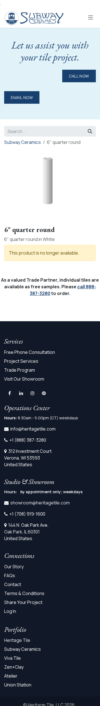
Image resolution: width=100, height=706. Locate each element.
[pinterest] (43, 393)
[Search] (90, 131)
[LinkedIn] (21, 393)
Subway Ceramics (22, 142)
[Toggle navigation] (90, 17)
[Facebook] (9, 393)
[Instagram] (32, 393)
